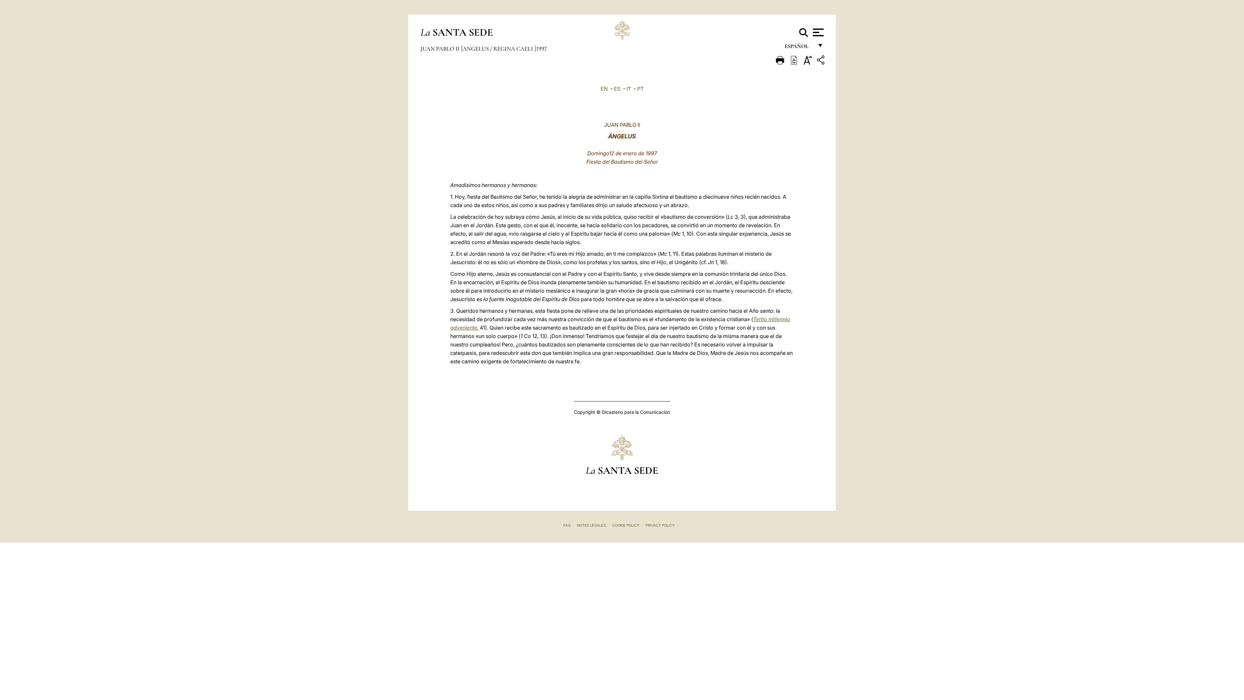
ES (617, 89)
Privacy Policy (660, 525)
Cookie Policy (625, 525)
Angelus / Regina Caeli (498, 48)
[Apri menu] (817, 32)
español (799, 48)
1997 (541, 48)
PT (640, 89)
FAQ (566, 525)
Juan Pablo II (440, 48)
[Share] (821, 61)
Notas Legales (591, 525)
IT (629, 89)
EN (604, 89)
